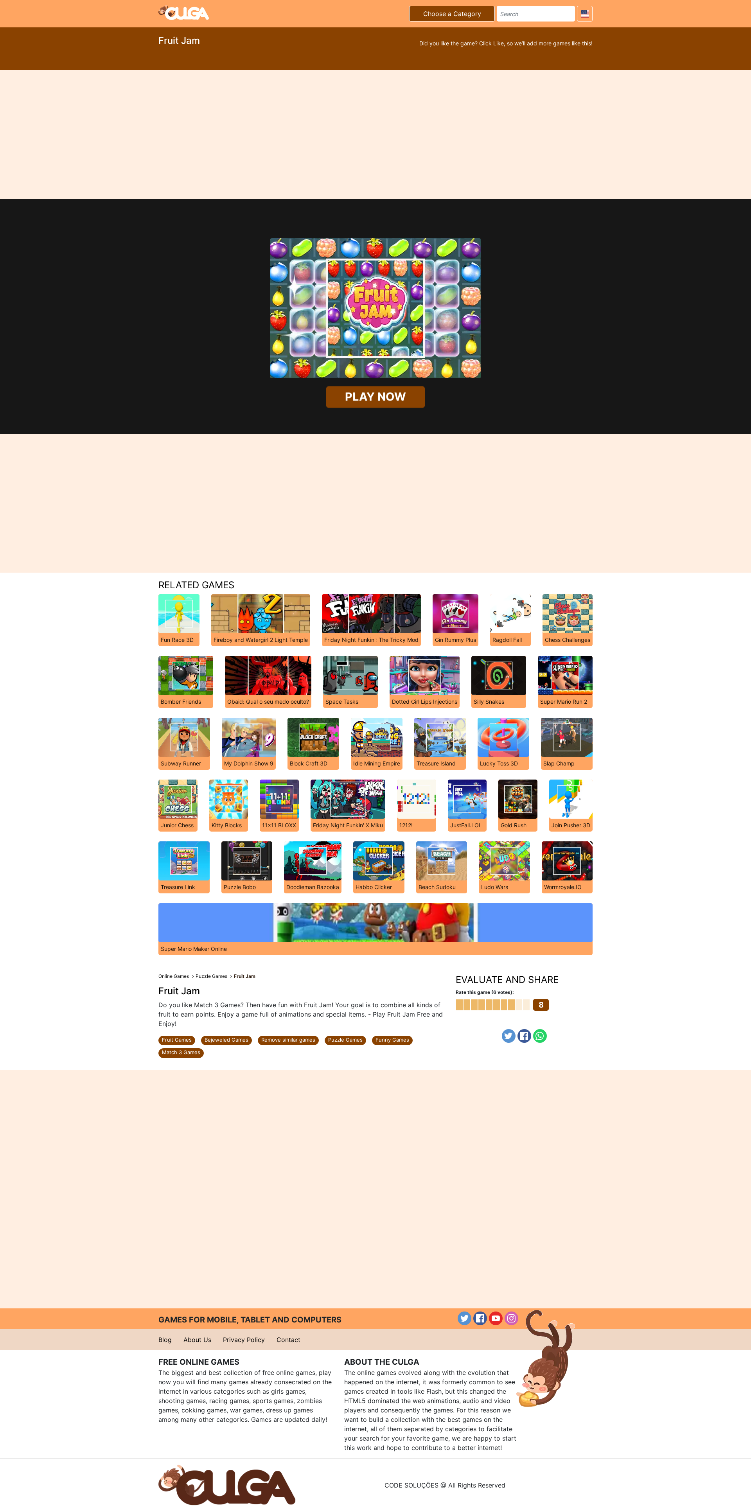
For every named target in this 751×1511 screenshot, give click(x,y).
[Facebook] (524, 1036)
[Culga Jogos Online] (226, 1484)
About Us (197, 1340)
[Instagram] (511, 1318)
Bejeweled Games (226, 1040)
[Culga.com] (183, 12)
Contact (288, 1340)
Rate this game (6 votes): (485, 992)
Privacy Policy (244, 1340)
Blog (165, 1340)
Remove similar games (288, 1040)
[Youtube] (496, 1318)
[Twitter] (509, 1036)
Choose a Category (452, 14)
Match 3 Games (181, 1052)
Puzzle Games (345, 1040)
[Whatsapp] (540, 1036)
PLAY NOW (375, 397)
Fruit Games (177, 1040)
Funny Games (392, 1040)
